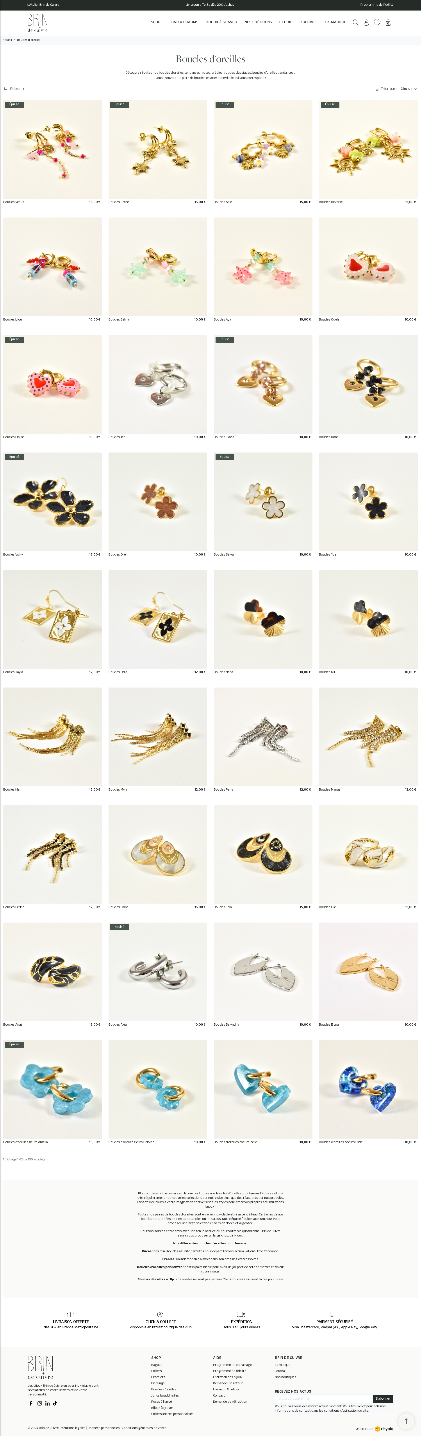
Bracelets (158, 1378)
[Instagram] (39, 1404)
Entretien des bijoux (228, 1378)
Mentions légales (73, 1428)
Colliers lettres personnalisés (172, 1414)
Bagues (156, 1365)
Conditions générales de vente (144, 1428)
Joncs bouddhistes (165, 1396)
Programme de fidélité (377, 5)
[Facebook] (32, 1404)
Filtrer (15, 89)
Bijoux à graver (162, 1408)
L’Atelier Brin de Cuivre (43, 5)
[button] (355, 22)
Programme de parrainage (232, 1365)
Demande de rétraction (230, 1402)
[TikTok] (55, 1404)
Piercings (158, 1384)
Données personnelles (104, 1428)
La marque (282, 1365)
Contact (219, 1396)
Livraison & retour (226, 1390)
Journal (280, 1371)
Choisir (409, 89)
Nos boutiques (285, 1378)
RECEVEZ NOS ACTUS (293, 1392)
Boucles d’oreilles (163, 1390)
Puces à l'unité (161, 1402)
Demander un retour (228, 1384)
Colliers (156, 1371)
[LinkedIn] (47, 1404)
